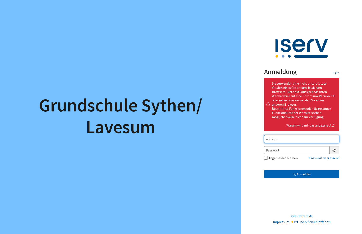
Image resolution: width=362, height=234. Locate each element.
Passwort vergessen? (324, 158)
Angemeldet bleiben (283, 158)
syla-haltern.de (302, 216)
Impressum (281, 222)
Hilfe (336, 73)
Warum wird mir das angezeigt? (308, 125)
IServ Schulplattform (315, 222)
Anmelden (303, 174)
